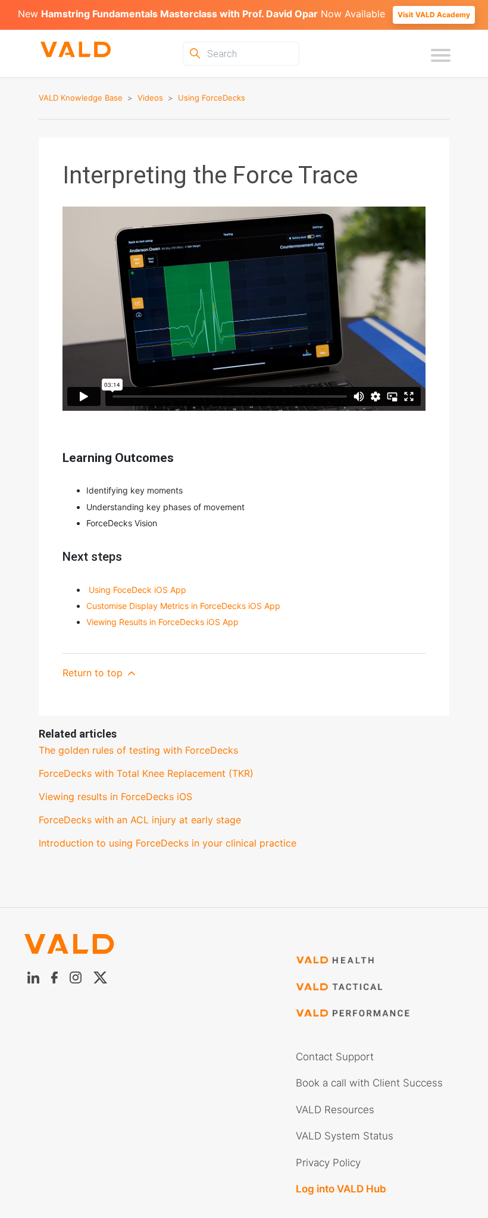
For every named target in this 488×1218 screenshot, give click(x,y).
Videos (150, 97)
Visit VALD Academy (434, 14)
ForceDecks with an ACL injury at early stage (140, 820)
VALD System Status (344, 1136)
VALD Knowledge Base (81, 97)
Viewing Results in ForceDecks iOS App (162, 622)
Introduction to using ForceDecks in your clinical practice (167, 843)
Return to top (94, 673)
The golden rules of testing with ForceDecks (138, 750)
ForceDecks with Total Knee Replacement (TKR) (146, 773)
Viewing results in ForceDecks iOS (115, 796)
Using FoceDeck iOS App (137, 590)
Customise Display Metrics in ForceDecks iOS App (183, 606)
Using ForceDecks (211, 97)
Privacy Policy (328, 1163)
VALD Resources (335, 1110)
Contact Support (335, 1057)
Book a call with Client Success (369, 1083)
